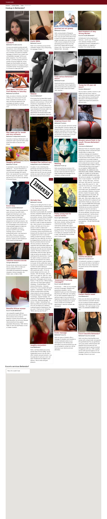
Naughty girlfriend (13, 162)
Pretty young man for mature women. (63, 215)
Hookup (8, 5)
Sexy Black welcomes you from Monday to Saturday (16, 90)
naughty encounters (38, 345)
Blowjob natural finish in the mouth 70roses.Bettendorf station (89, 142)
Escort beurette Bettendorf (89, 334)
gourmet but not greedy (64, 28)
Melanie (33, 94)
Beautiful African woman (15, 308)
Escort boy (10, 206)
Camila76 (10, 43)
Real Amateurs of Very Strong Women (87, 32)
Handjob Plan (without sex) (41, 162)
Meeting (58, 164)
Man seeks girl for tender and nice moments (16, 133)
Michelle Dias (35, 200)
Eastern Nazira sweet (87, 294)
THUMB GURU (10, 2)
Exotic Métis (35, 41)
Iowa (22, 5)
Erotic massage (61, 333)
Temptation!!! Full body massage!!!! (63, 281)
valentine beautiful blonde (16, 260)
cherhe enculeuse (85, 257)
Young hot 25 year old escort (87, 86)
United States (15, 5)
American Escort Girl (63, 121)
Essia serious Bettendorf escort (64, 78)
